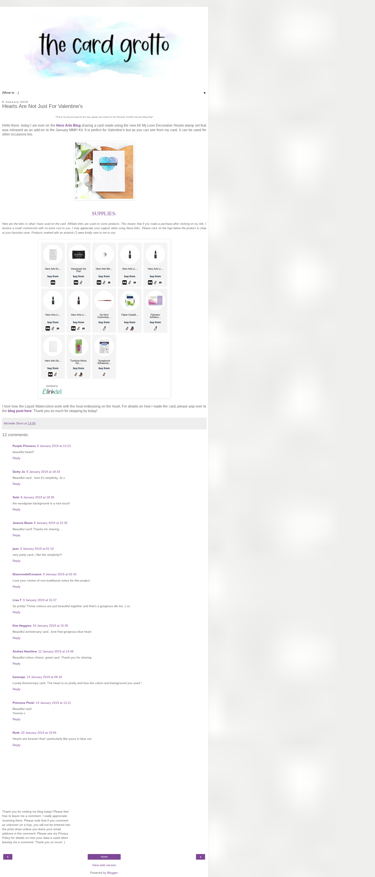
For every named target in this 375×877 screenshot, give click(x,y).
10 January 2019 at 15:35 (50, 625)
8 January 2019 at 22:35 (50, 523)
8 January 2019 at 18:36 (37, 497)
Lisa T (17, 600)
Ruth (16, 732)
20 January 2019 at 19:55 (38, 732)
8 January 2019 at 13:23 (54, 446)
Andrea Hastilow (25, 651)
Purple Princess (24, 446)
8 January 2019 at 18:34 (43, 471)
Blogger (112, 872)
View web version (104, 865)
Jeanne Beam (23, 523)
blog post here (20, 411)
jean (16, 548)
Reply (16, 458)
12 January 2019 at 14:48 (56, 651)
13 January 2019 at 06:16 (44, 677)
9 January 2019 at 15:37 (40, 600)
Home (104, 856)
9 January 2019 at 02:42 (60, 574)
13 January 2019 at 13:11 (53, 702)
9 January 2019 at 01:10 (37, 548)
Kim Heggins (22, 625)
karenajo (19, 677)
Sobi (16, 497)
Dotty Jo (19, 471)
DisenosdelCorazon (27, 574)
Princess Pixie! (24, 702)
